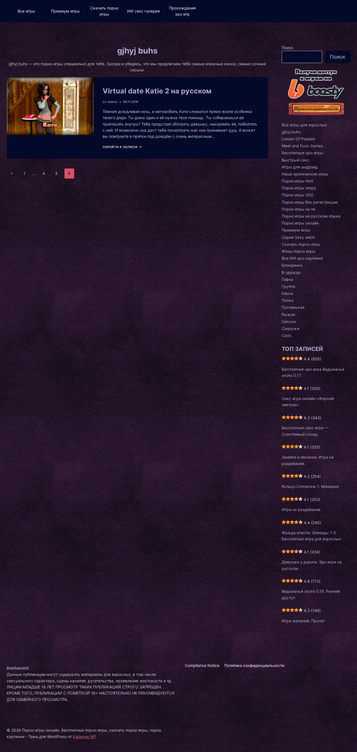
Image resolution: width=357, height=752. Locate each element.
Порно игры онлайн (300, 223)
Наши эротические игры (305, 174)
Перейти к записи (122, 147)
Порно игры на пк (298, 209)
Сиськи (289, 321)
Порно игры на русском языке (311, 216)
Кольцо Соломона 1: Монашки (310, 486)
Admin (112, 102)
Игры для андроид (300, 167)
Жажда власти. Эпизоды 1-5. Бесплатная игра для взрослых (311, 535)
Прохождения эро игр (182, 11)
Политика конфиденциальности (254, 665)
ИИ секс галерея (143, 11)
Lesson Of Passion (298, 138)
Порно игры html (297, 181)
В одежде (291, 272)
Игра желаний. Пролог (303, 620)
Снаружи (290, 328)
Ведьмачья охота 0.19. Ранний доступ (311, 594)
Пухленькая (293, 307)
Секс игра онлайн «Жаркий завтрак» (308, 401)
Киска (287, 293)
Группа (288, 286)
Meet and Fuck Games (302, 145)
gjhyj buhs (291, 131)
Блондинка (292, 265)
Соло (286, 335)
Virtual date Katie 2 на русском (157, 91)
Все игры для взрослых (304, 124)
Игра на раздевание (301, 509)
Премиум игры (65, 11)
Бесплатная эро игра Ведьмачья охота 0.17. (313, 372)
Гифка (287, 279)
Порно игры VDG (297, 194)
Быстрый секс (295, 160)
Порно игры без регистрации (309, 202)
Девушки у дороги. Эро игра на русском (312, 565)
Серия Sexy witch (298, 237)
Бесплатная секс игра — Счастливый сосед (305, 430)
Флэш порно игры (298, 251)
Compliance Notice (202, 665)
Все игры (26, 11)
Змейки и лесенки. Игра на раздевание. (308, 460)
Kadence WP (84, 736)
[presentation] (50, 118)
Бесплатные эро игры (302, 152)
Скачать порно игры (104, 11)
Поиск (287, 47)
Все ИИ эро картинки (302, 258)
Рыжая (288, 314)
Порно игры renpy (299, 187)
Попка (287, 300)
